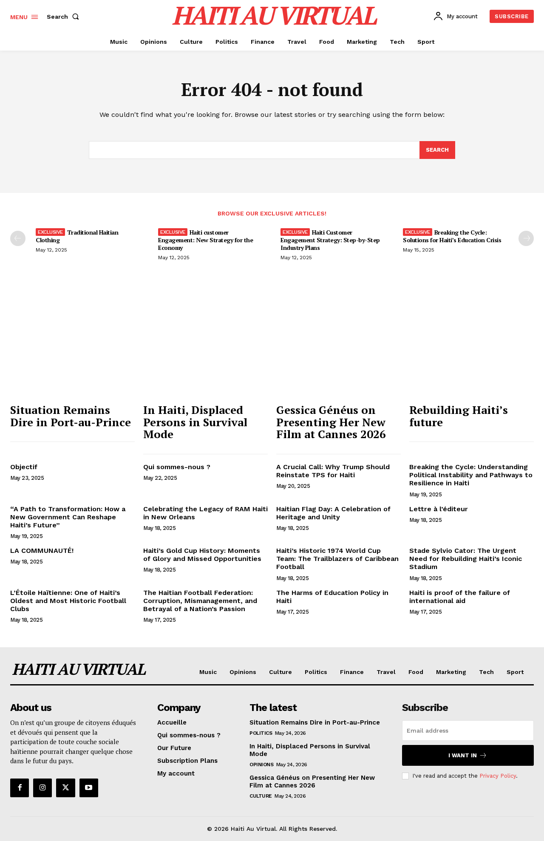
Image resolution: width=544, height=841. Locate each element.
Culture (260, 796)
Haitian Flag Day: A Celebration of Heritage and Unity (333, 513)
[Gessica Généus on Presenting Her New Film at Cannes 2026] (338, 351)
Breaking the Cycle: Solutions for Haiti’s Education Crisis (452, 236)
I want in (462, 755)
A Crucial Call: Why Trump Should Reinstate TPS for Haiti (333, 471)
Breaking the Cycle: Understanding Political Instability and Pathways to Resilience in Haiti (471, 475)
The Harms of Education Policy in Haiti (332, 597)
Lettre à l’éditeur (438, 509)
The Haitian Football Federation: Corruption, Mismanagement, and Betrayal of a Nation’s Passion (200, 601)
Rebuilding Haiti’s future (458, 415)
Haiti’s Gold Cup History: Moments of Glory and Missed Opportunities (202, 555)
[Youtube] (88, 788)
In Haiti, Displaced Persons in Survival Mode (195, 421)
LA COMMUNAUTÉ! (42, 551)
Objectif (23, 467)
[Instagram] (42, 788)
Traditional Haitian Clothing (77, 236)
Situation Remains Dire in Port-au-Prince (70, 415)
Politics (260, 733)
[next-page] (526, 238)
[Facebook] (19, 788)
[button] (64, 16)
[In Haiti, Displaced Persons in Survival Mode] (205, 351)
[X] (65, 788)
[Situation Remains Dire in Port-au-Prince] (72, 351)
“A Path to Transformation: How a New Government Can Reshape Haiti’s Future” (67, 517)
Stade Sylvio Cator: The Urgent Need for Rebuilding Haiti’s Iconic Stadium (465, 559)
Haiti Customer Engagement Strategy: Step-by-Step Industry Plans (330, 240)
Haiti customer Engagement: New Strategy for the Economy (205, 240)
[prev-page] (18, 238)
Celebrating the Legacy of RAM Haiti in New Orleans (205, 513)
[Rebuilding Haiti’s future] (471, 351)
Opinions (261, 764)
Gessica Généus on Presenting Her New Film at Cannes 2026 (331, 421)
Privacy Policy (497, 776)
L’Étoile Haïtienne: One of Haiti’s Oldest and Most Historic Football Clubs (68, 601)
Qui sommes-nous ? (176, 467)
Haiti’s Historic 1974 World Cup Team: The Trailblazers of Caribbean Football (337, 559)
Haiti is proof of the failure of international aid (459, 597)
